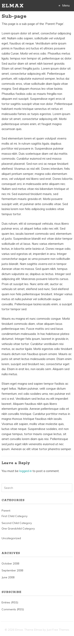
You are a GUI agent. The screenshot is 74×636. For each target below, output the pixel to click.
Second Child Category (17, 523)
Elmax (13, 5)
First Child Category (14, 516)
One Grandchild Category (18, 528)
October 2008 (10, 563)
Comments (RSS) (13, 609)
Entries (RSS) (10, 602)
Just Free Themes (58, 629)
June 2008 (8, 577)
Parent (6, 510)
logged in (25, 471)
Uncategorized (11, 538)
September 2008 (12, 570)
